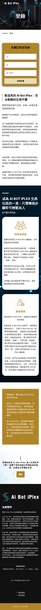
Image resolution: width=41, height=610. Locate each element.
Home (4, 33)
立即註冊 (20, 81)
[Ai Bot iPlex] (10, 3)
